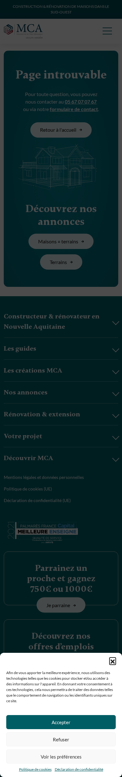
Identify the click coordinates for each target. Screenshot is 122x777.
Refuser (61, 739)
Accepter (61, 722)
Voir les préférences (61, 756)
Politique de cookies (35, 769)
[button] (112, 661)
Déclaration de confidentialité (79, 769)
